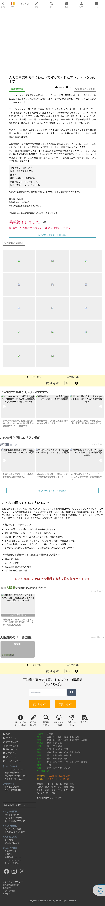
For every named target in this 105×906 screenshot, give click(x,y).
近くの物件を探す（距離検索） (52, 235)
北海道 (40, 734)
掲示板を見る (12, 745)
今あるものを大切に (14, 778)
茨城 (49, 740)
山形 (72, 737)
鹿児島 (84, 761)
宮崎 (77, 761)
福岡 (49, 761)
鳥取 (60, 755)
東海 (39, 749)
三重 (66, 749)
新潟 (49, 743)
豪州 (49, 767)
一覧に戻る (35, 377)
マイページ (11, 737)
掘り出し (41, 778)
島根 (66, 755)
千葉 (72, 740)
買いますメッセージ (14, 817)
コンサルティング (13, 860)
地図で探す (45, 770)
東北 (39, 737)
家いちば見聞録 (12, 863)
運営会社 (7, 894)
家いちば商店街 (12, 843)
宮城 (66, 737)
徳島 (55, 758)
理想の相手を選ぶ (13, 772)
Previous (4, 406)
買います (65, 704)
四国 (39, 758)
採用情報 (7, 887)
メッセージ (11, 756)
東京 (77, 740)
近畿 (39, 752)
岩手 (55, 737)
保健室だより (11, 851)
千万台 (58, 778)
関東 (39, 740)
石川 (55, 746)
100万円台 (52, 775)
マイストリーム (13, 760)
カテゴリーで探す (48, 793)
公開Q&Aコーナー (13, 857)
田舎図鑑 (9, 840)
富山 (49, 746)
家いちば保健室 (10, 848)
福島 (77, 737)
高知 (66, 758)
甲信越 (40, 743)
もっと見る (97, 444)
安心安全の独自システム (16, 775)
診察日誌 (9, 854)
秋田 (60, 737)
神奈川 (84, 740)
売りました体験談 (13, 828)
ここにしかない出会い (15, 769)
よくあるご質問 (12, 786)
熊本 (72, 761)
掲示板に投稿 (12, 741)
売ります (39, 704)
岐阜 (60, 749)
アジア (67, 767)
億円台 (66, 778)
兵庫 (66, 752)
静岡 (49, 749)
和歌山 (78, 752)
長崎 (60, 761)
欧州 (60, 767)
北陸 (39, 746)
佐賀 (55, 761)
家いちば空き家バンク (15, 820)
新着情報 (41, 775)
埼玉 (66, 740)
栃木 (55, 740)
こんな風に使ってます (15, 831)
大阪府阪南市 (17, 88)
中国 (39, 755)
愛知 (55, 749)
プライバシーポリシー (13, 881)
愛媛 (60, 758)
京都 (55, 752)
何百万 (51, 778)
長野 (55, 743)
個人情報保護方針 (11, 884)
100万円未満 (64, 775)
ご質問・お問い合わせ (18, 804)
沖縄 (39, 764)
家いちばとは (12, 749)
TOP (8, 734)
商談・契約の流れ (13, 789)
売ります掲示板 (12, 814)
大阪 (60, 752)
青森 (49, 737)
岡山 (49, 755)
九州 (39, 761)
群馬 (60, 740)
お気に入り (11, 753)
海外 (39, 767)
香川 (49, 758)
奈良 (72, 752)
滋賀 (49, 752)
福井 (60, 746)
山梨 (60, 743)
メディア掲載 (9, 890)
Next (100, 406)
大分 (66, 761)
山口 (72, 755)
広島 (55, 755)
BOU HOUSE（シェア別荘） (50, 798)
